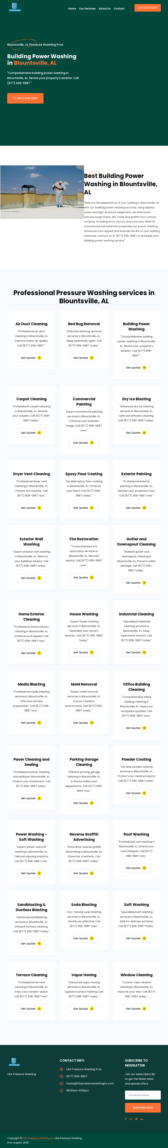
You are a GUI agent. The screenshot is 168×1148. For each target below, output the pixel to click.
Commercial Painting (84, 402)
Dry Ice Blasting (136, 399)
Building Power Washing (136, 326)
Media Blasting (31, 684)
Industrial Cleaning (136, 614)
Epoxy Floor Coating (84, 474)
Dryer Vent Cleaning (31, 474)
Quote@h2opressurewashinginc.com (90, 1083)
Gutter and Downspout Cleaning (136, 542)
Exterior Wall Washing (31, 542)
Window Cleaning (136, 975)
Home (72, 8)
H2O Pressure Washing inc (38, 1138)
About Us (105, 8)
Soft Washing (136, 904)
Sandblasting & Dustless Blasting (31, 907)
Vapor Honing (83, 975)
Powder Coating (136, 759)
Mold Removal (84, 684)
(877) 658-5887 (147, 7)
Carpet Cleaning (31, 399)
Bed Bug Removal (84, 324)
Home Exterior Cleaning (31, 617)
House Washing (84, 614)
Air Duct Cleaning (31, 324)
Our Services (87, 8)
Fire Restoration (84, 539)
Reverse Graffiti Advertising (84, 837)
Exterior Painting (136, 474)
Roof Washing (136, 834)
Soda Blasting (84, 904)
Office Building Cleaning (136, 687)
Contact (119, 8)
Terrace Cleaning (31, 975)
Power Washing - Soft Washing (31, 837)
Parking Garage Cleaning (84, 762)
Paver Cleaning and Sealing (31, 762)
